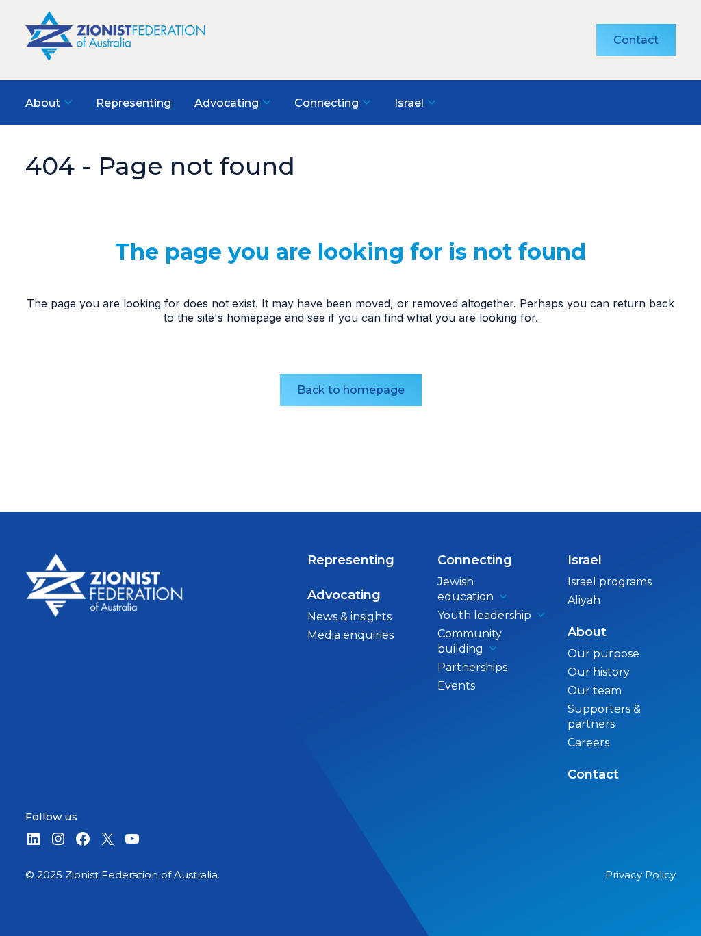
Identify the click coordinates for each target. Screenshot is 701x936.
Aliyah (584, 600)
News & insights (349, 616)
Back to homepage (351, 389)
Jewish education (465, 589)
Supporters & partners (604, 717)
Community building (469, 641)
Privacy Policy (640, 874)
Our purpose (603, 653)
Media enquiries (350, 635)
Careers (588, 742)
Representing (350, 560)
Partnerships (472, 667)
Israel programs (610, 581)
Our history (599, 672)
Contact (636, 40)
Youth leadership (484, 615)
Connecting (474, 560)
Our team (595, 690)
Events (456, 685)
